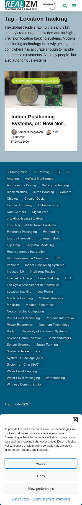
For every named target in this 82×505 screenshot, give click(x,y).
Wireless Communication (25, 384)
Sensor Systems (18, 344)
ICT (58, 258)
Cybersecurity (48, 205)
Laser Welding (48, 278)
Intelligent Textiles (42, 271)
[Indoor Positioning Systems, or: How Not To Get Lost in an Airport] (41, 89)
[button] (75, 419)
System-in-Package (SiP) (25, 358)
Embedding (51, 231)
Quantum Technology (53, 324)
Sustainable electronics (23, 351)
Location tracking (19, 291)
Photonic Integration (60, 318)
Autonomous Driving (21, 185)
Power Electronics (20, 324)
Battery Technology (55, 185)
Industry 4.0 (15, 271)
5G (58, 172)
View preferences (41, 489)
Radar (11, 331)
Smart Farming (47, 344)
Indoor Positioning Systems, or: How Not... (39, 120)
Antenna (13, 178)
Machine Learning (20, 298)
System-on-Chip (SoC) (23, 364)
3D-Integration (17, 172)
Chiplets (12, 198)
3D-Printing (41, 172)
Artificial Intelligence (39, 178)
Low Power (45, 291)
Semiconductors (59, 338)
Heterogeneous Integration (26, 251)
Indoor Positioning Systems (44, 265)
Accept (41, 463)
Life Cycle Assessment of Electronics (33, 285)
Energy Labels (49, 238)
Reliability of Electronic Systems (44, 331)
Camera (66, 192)
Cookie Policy (20, 499)
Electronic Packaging (22, 231)
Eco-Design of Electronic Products (31, 225)
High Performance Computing (28, 258)
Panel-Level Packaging (23, 318)
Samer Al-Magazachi (31, 132)
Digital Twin (40, 212)
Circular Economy (19, 205)
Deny (41, 476)
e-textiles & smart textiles (25, 218)
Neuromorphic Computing (25, 311)
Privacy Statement (43, 499)
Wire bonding (55, 378)
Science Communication (24, 338)
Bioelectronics (17, 192)
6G (68, 172)
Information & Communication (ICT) (36, 81)
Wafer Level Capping (22, 371)
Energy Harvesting (20, 238)
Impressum (63, 499)
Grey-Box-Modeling (40, 245)
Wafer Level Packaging (23, 378)
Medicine (13, 305)
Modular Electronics (40, 305)
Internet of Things (19, 278)
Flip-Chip (13, 245)
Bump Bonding (43, 192)
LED (68, 278)
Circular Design (35, 198)
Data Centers (16, 212)
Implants (13, 265)
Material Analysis (51, 298)
